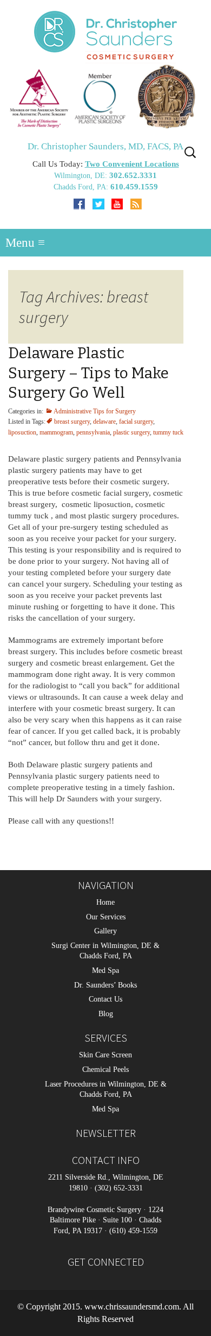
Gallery (105, 931)
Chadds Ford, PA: (82, 187)
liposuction (22, 432)
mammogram (56, 432)
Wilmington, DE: (81, 176)
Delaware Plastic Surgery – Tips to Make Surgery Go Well (88, 373)
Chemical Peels (105, 1069)
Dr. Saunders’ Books (105, 985)
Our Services (106, 917)
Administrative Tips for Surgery (95, 411)
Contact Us (105, 1000)
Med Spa (105, 970)
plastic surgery (131, 432)
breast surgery (72, 421)
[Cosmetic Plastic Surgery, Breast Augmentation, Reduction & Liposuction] (105, 96)
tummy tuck (168, 432)
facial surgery (136, 421)
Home (105, 902)
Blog (105, 1014)
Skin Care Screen (105, 1055)
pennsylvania (93, 432)
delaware (104, 421)
